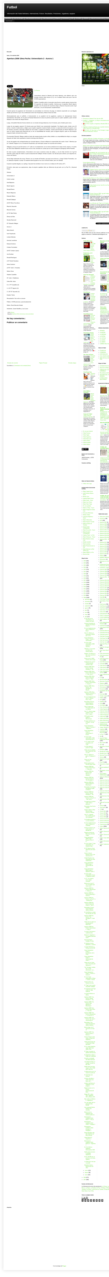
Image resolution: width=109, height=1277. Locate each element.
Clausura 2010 (103, 575)
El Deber (103, 1188)
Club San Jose (103, 642)
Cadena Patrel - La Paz (89, 535)
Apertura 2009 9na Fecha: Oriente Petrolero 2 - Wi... (89, 793)
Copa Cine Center (104, 669)
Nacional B (103, 386)
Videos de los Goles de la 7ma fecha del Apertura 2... (89, 964)
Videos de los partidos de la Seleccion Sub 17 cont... (90, 751)
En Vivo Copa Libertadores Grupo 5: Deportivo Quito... (90, 875)
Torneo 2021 (103, 811)
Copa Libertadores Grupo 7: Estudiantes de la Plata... (89, 952)
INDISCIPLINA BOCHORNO (103, 724)
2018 (84, 578)
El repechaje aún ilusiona (88, 1075)
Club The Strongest (18, 18)
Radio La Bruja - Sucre (88, 507)
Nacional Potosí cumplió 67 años (89, 940)
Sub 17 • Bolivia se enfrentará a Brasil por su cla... (89, 634)
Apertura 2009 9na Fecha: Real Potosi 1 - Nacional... (89, 768)
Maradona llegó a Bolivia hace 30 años (88, 1166)
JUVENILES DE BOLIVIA (104, 731)
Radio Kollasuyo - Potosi (89, 537)
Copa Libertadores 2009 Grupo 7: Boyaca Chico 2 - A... (89, 839)
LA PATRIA (102, 336)
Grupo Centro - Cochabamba (86, 527)
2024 (84, 565)
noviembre (87, 601)
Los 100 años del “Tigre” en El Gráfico (99, 203)
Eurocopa (102, 694)
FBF (72, 18)
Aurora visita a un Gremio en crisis (89, 982)
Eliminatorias (65, 18)
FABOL (101, 697)
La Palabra (93, 1188)
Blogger (64, 1266)
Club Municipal (103, 625)
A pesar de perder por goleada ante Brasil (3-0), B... (89, 625)
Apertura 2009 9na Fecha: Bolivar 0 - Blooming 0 (89, 784)
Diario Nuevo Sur (86, 1191)
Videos (101, 826)
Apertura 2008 (103, 524)
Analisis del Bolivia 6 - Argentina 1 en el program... (89, 1084)
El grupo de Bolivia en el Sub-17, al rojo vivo (89, 722)
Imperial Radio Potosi (88, 498)
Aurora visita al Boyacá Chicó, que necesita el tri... (89, 854)
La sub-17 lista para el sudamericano (89, 932)
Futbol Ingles (86, 435)
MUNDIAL (86, 18)
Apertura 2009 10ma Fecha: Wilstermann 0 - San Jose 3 (90, 673)
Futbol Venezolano (104, 718)
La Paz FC (102, 734)
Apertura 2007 (103, 522)
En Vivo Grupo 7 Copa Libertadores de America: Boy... (89, 845)
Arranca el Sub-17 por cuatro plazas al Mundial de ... (89, 829)
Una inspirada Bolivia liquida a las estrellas (89, 1109)
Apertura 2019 (103, 546)
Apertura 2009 (15, 314)
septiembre (88, 606)
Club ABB (102, 597)
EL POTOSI (103, 338)
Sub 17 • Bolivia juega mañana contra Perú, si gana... (89, 713)
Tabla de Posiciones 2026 (97, 18)
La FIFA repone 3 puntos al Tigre (88, 747)
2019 (84, 576)
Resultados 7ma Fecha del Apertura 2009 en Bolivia (89, 1024)
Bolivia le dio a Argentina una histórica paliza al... (89, 1113)
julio (86, 610)
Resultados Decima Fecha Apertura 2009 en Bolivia (89, 703)
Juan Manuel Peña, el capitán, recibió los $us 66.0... (89, 1063)
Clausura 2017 (103, 587)
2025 (84, 563)
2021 (84, 571)
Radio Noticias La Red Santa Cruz (88, 549)
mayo (86, 614)
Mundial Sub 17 (103, 753)
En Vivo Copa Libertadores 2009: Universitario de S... (89, 738)
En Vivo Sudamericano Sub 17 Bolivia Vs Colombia (90, 824)
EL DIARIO (102, 340)
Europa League (103, 696)
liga (101, 736)
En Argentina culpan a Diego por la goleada (90, 1055)
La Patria (87, 1188)
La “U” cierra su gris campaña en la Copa (89, 743)
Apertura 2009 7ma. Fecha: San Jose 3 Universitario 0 (89, 1019)
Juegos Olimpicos (104, 727)
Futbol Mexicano (87, 438)
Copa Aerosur (103, 665)
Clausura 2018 (103, 589)
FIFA (101, 703)
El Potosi (89, 1189)
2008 (84, 1177)
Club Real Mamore (104, 630)
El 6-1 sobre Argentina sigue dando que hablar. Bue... (89, 1048)
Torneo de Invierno (104, 818)
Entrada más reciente (12, 363)
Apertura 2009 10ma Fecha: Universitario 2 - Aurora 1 (90, 682)
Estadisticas (103, 350)
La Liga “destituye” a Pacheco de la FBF (89, 947)
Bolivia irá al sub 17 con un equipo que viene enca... (89, 885)
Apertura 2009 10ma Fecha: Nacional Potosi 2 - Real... (89, 678)
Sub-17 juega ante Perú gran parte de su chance (89, 708)
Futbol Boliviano (87, 241)
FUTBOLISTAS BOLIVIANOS (103, 378)
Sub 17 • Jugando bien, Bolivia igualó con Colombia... (89, 816)
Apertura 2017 (103, 542)
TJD (101, 809)
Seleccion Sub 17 (104, 784)
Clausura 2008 (103, 571)
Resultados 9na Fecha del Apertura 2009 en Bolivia (89, 788)
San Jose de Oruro (88, 354)
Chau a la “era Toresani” (87, 760)
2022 (84, 569)
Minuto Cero (86, 496)
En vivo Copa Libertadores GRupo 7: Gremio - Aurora (89, 978)
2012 (84, 591)
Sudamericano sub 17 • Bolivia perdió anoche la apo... (89, 663)
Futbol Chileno (86, 440)
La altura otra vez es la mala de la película (90, 1072)
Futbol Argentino (87, 437)
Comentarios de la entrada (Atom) (22, 365)
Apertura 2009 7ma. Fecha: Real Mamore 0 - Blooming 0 (89, 1004)
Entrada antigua (72, 363)
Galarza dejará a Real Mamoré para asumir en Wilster (89, 811)
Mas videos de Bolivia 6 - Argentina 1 (89, 1099)
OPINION (102, 330)
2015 (84, 584)
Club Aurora (22, 314)
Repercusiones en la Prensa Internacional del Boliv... (89, 1090)
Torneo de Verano (104, 822)
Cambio (101, 1189)
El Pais (98, 1188)
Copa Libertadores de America (33, 18)
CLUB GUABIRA (104, 617)
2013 (84, 588)
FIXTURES (78, 18)
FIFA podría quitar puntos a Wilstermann (88, 717)
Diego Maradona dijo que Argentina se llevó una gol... (89, 1134)
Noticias (102, 757)
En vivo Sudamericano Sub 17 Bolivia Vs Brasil (90, 629)
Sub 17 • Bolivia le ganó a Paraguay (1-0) (90, 756)
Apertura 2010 (103, 528)
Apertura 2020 (103, 548)
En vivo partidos (87, 506)
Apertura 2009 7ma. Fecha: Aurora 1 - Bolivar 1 (89, 1033)
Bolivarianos (103, 559)
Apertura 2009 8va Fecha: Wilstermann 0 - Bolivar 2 (90, 889)
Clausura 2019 (103, 591)
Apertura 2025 (103, 553)
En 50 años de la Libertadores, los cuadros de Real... (89, 620)
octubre (87, 603)
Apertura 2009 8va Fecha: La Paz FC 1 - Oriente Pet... (90, 899)
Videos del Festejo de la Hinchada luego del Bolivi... (89, 1043)
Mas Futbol (102, 742)
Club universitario (29, 314)
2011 (84, 593)
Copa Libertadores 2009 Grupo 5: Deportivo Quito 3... (89, 870)
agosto (86, 608)
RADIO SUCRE (87, 542)
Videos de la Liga (87, 483)
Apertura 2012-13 (104, 531)
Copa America (103, 667)
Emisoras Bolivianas (88, 513)
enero (86, 1174)
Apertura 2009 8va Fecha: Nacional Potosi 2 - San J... (89, 904)
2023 (84, 567)
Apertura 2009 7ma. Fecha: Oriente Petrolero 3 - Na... (89, 998)
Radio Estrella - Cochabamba (87, 532)
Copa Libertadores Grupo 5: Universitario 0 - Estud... (88, 732)
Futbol (12, 7)
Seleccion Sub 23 (104, 790)
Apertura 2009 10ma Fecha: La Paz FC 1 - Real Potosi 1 (90, 693)
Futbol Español (86, 442)
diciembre (87, 599)
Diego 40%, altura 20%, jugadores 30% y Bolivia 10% (89, 1095)
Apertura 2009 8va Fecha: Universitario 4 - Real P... (90, 928)
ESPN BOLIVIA (104, 354)
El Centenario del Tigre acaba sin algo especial (90, 990)
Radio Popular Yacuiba (88, 521)
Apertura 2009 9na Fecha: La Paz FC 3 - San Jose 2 (90, 798)
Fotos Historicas (104, 707)
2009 (84, 597)
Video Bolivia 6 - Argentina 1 (88, 1138)
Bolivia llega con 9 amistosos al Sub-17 (89, 1029)
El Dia (92, 1191)
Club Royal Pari (87, 372)
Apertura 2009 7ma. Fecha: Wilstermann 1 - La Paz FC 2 (90, 1014)
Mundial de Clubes (104, 751)
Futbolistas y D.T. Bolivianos (88, 253)
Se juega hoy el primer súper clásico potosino (89, 803)
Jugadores (102, 729)
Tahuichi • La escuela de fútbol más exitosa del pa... (89, 650)
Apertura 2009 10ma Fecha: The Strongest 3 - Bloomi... (89, 688)
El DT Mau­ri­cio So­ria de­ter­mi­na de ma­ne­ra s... (89, 850)
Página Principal (43, 363)
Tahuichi (102, 805)
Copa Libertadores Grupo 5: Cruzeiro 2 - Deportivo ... (89, 727)
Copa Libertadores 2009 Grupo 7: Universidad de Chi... (88, 864)
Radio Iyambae (86, 544)
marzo (86, 1170)
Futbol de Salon (104, 711)
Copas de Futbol (87, 414)
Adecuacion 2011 (104, 516)
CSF (101, 677)
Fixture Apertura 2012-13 (89, 162)
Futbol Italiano (86, 444)
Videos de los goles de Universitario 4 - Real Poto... (90, 923)
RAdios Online (86, 514)
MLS (101, 744)
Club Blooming (103, 606)
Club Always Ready (88, 332)
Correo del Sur (95, 1189)
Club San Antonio (104, 640)
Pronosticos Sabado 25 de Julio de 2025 (93, 118)
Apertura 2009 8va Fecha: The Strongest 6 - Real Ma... (89, 917)
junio (86, 612)
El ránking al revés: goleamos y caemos (90, 944)
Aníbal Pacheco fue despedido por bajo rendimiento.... (89, 859)
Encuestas (102, 689)
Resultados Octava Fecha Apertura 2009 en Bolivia (89, 909)
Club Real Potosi (104, 632)
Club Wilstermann (88, 314)
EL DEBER (102, 342)
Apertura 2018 (103, 544)
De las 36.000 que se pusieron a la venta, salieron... (89, 1158)
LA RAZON (102, 332)
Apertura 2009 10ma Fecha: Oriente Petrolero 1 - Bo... (89, 668)
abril (86, 616)
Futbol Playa (103, 716)
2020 (84, 573)
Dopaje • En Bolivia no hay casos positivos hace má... (90, 655)
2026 (84, 560)
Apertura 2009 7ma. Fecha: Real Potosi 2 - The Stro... (89, 1009)
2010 (84, 595)
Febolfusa (102, 701)
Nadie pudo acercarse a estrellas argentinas (89, 1153)
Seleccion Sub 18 (104, 785)
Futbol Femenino (104, 712)
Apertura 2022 (103, 550)
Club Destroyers (104, 613)
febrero (87, 1172)
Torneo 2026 (103, 816)
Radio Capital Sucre (88, 491)
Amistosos (102, 518)
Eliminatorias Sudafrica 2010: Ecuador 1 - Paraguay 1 (88, 1128)
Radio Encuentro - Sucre (89, 530)
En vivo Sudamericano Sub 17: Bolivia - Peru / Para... (90, 698)
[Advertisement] (58, 37)
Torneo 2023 (103, 813)
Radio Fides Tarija (87, 504)
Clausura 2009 (103, 573)
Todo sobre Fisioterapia (103, 307)
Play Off (102, 762)
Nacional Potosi (104, 755)
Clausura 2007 (103, 569)
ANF (101, 520)
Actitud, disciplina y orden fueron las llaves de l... (89, 1080)
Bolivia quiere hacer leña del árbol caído (89, 763)
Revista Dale (86, 554)
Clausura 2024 (103, 595)
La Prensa (37, 90)
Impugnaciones (103, 722)
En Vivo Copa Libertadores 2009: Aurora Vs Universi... (89, 644)
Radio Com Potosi (87, 502)
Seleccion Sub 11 (104, 780)
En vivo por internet (88, 431)
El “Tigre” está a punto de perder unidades (89, 986)
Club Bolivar (8, 18)
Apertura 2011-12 (104, 529)
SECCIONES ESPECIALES (103, 774)
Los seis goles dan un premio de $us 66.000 (89, 1104)
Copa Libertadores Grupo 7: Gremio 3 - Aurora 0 (89, 973)
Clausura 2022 (103, 593)
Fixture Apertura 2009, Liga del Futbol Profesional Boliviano (99, 212)
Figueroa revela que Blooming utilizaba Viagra (89, 834)
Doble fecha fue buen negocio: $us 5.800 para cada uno (89, 1068)
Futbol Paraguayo (104, 714)
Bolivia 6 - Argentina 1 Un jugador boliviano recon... (90, 936)
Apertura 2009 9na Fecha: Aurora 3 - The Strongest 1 (89, 779)
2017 (84, 580)
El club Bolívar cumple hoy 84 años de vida (90, 913)
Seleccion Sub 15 (104, 782)
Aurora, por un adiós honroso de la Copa (89, 659)
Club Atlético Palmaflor (86, 391)
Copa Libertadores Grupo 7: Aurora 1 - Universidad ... (89, 639)
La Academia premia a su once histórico (89, 820)
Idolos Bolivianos (104, 720)
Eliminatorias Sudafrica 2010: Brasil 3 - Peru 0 (89, 1118)
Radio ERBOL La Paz (88, 552)
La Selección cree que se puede (89, 1162)
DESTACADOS (103, 679)
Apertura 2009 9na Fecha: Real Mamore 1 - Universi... (88, 773)
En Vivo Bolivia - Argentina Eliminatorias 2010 (89, 1148)
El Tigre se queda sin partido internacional (90, 1052)
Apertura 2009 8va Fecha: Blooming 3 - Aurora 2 (90, 894)
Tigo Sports (103, 807)
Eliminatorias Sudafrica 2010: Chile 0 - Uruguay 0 (89, 1123)
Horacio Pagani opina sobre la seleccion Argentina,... (89, 1038)
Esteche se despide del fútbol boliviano (89, 1059)
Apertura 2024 (103, 551)
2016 (84, 582)
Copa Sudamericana (48, 18)
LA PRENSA (103, 334)
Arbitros (102, 555)
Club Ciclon (102, 611)
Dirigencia (57, 18)
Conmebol (102, 663)
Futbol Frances (86, 433)
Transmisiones (9, 20)
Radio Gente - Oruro (88, 500)
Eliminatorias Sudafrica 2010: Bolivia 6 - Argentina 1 (90, 1143)
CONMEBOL (103, 352)
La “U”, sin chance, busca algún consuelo (89, 880)
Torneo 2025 (103, 815)
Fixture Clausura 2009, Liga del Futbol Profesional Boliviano (99, 194)
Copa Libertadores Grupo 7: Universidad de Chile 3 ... (88, 958)
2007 (84, 1179)
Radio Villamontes (87, 520)
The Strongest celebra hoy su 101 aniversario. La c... (89, 969)
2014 (84, 586)
